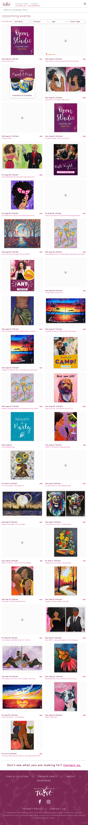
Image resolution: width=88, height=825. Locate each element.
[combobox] (21, 21)
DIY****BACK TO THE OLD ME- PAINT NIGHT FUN (18, 215)
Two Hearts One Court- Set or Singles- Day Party (18, 678)
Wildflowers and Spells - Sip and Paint (58, 563)
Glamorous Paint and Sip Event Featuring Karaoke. (62, 215)
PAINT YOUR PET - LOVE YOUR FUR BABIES (16, 563)
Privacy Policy (33, 809)
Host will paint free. (8, 447)
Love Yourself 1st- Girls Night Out (13, 485)
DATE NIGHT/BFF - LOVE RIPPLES (13, 717)
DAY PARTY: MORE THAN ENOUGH (13, 601)
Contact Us (57, 809)
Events (34, 4)
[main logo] (6, 2)
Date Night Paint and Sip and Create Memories (18, 177)
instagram (48, 802)
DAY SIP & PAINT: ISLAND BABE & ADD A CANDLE (19, 331)
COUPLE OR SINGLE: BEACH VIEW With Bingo (60, 331)
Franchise (44, 781)
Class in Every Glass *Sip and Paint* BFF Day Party (62, 61)
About (71, 776)
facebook (40, 802)
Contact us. (72, 765)
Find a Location (17, 776)
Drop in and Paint (8, 61)
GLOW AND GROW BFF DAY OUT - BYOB (16, 640)
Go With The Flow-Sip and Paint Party (58, 485)
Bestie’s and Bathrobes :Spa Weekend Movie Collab (20, 408)
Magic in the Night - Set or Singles (13, 524)
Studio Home (21, 4)
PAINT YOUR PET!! (51, 717)
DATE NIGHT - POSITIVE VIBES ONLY (57, 100)
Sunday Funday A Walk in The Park (57, 601)
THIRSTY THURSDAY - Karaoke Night (57, 447)
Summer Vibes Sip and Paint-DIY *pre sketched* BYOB (21, 756)
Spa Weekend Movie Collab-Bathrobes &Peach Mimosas (64, 254)
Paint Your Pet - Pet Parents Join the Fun (59, 408)
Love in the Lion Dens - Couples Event (58, 524)
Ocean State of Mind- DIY (54, 292)
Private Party (47, 776)
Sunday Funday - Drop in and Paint (57, 138)
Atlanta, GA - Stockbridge (12, 10)
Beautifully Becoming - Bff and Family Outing (60, 678)
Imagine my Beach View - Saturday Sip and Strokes (19, 370)
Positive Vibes (6, 138)
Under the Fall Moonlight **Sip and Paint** (16, 254)
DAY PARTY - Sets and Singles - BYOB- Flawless (61, 640)
